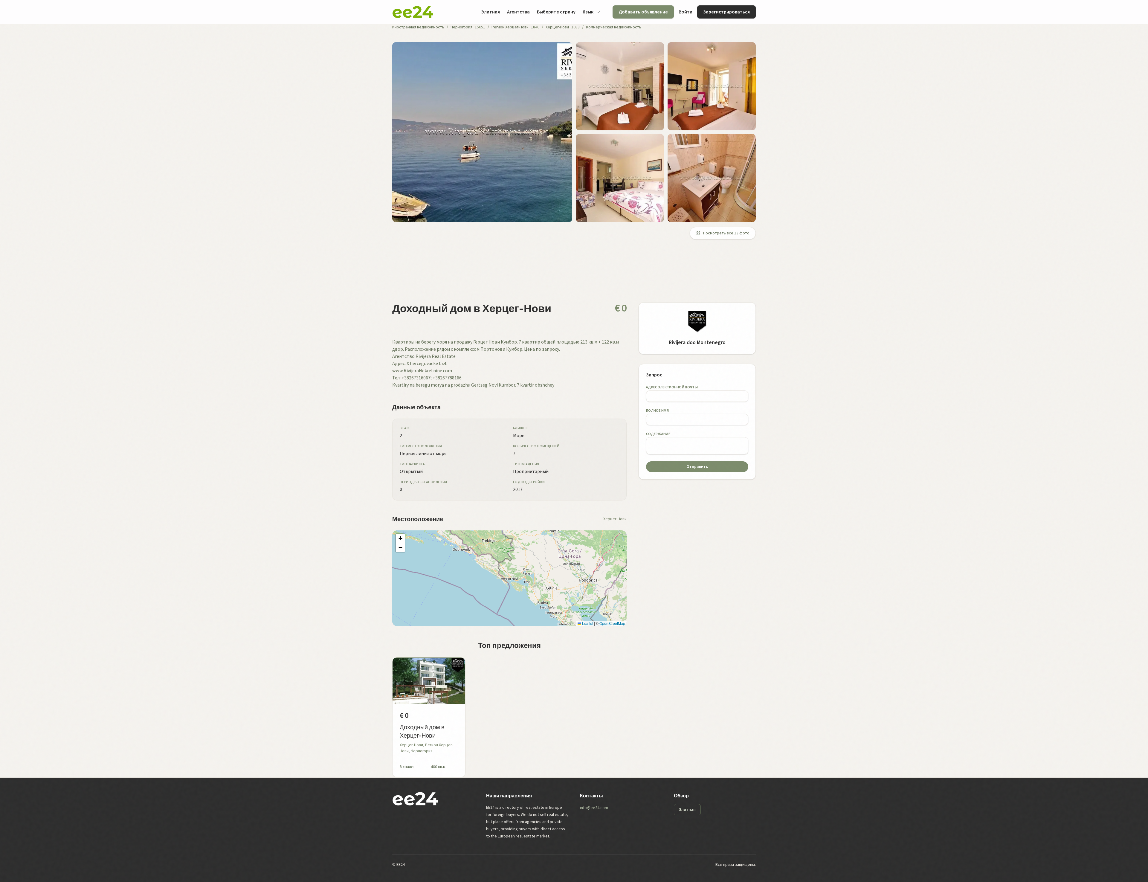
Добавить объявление (643, 12)
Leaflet (587, 623)
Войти (685, 12)
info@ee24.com (594, 808)
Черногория (461, 27)
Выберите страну (556, 12)
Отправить (697, 467)
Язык (588, 12)
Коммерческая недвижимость (613, 27)
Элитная (490, 12)
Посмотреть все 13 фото (726, 233)
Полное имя (657, 410)
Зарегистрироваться (726, 12)
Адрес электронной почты (672, 387)
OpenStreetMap (612, 623)
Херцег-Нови (557, 27)
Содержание (658, 434)
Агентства (518, 12)
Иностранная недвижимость (418, 27)
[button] (400, 538)
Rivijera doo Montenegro (697, 342)
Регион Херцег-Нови (510, 27)
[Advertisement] (571, 274)
